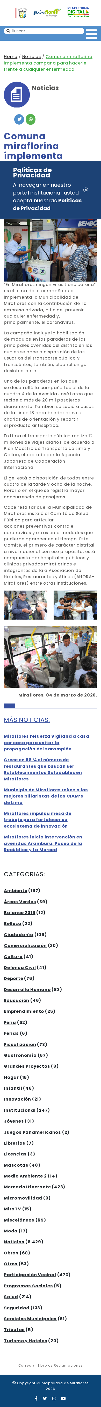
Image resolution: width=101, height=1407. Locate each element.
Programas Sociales (28, 1286)
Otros (11, 1264)
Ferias (11, 1033)
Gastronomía (20, 1055)
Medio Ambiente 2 (25, 1176)
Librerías (14, 1143)
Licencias (15, 1154)
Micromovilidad (23, 1198)
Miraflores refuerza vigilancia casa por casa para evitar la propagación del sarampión (46, 742)
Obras (11, 1253)
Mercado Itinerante (27, 1187)
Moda (11, 1231)
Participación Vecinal (30, 1275)
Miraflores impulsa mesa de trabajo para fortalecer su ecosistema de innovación (37, 819)
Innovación (17, 1099)
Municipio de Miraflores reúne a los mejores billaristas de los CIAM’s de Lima (46, 796)
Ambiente (15, 891)
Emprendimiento (24, 1011)
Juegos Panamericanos (32, 1132)
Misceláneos (19, 1220)
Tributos (14, 1330)
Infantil (13, 1088)
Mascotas (16, 1165)
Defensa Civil (20, 968)
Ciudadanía (18, 935)
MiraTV (12, 1209)
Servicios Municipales (30, 1319)
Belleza (12, 924)
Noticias (31, 57)
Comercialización (25, 946)
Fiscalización (20, 1044)
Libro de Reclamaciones (60, 1365)
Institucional (19, 1110)
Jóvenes (14, 1121)
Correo (25, 1365)
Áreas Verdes (20, 902)
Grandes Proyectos (27, 1066)
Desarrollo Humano (27, 990)
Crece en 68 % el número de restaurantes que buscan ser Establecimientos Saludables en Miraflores (43, 769)
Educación (16, 1000)
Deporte (13, 978)
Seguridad (17, 1308)
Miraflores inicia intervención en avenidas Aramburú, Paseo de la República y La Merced (43, 843)
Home (10, 57)
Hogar (11, 1077)
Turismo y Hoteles (25, 1341)
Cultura (13, 957)
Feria (10, 1022)
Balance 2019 (19, 913)
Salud (11, 1297)
